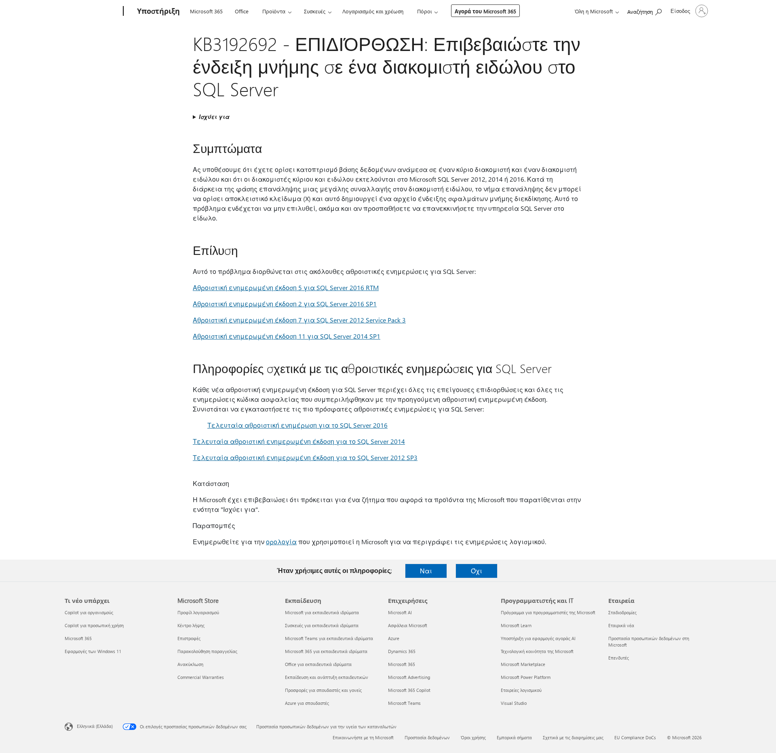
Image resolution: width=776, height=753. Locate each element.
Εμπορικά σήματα (514, 737)
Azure (393, 638)
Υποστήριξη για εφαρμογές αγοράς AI (538, 638)
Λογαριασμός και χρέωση (372, 11)
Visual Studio (514, 703)
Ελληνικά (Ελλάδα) (95, 726)
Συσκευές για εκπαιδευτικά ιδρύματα (321, 625)
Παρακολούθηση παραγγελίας (207, 651)
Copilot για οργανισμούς (89, 612)
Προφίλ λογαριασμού (198, 612)
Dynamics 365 (401, 651)
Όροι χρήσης (473, 737)
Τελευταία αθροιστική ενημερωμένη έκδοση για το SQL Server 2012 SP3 (305, 457)
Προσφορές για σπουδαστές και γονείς (323, 690)
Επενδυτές (618, 658)
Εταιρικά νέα (621, 625)
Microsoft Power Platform (525, 677)
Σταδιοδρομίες (622, 612)
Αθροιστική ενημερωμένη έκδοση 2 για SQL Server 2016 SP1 (285, 303)
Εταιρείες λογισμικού (521, 690)
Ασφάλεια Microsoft (407, 625)
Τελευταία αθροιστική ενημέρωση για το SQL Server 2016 (297, 425)
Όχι (476, 570)
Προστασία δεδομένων (427, 737)
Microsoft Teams (404, 703)
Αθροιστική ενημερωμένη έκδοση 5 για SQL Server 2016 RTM (286, 287)
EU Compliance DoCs (635, 737)
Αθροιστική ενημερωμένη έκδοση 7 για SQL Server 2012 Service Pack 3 (299, 320)
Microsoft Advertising (409, 677)
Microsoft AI (400, 612)
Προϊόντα (273, 11)
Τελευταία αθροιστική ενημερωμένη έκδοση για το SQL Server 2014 (299, 441)
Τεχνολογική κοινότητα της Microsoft (537, 651)
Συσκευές (314, 11)
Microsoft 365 (206, 11)
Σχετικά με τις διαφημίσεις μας (573, 737)
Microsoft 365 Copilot (409, 690)
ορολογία (281, 541)
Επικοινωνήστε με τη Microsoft (363, 737)
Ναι (426, 570)
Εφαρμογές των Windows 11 (93, 651)
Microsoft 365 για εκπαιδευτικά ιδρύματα (326, 651)
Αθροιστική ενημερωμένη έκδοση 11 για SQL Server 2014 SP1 (286, 336)
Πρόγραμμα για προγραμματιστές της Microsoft (548, 612)
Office (242, 11)
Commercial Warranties (200, 677)
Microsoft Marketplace (523, 664)
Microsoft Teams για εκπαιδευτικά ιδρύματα (329, 638)
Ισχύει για (214, 117)
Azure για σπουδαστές (307, 703)
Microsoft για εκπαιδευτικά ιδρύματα (322, 612)
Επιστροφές (188, 638)
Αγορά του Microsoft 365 (485, 11)
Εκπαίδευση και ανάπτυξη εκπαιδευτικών (326, 677)
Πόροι (424, 11)
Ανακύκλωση (190, 664)
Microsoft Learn (516, 625)
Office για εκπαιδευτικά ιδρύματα (318, 664)
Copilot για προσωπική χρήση (94, 625)
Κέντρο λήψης (191, 625)
